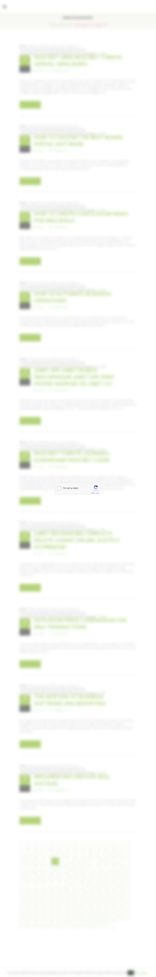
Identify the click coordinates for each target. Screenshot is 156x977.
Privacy (93, 493)
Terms (97, 493)
